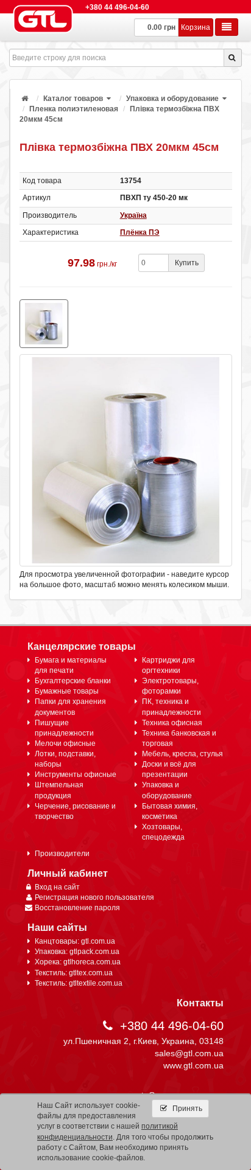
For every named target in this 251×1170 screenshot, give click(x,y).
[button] (110, 98)
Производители (62, 853)
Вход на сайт (57, 887)
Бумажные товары (67, 691)
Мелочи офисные (65, 743)
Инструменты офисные (75, 774)
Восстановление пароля (77, 908)
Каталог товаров (73, 98)
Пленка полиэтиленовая (73, 109)
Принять (186, 1108)
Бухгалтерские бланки (73, 681)
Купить (187, 263)
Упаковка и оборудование (172, 98)
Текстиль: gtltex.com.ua (74, 973)
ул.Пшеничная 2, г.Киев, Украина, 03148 (143, 1041)
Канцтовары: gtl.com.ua (75, 941)
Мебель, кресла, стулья (182, 754)
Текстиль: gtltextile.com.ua (78, 983)
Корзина (195, 27)
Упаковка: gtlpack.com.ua (77, 951)
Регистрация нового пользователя (94, 897)
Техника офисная (172, 723)
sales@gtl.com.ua (189, 1053)
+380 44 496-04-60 (117, 7)
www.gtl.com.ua (193, 1065)
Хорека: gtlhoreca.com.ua (78, 962)
